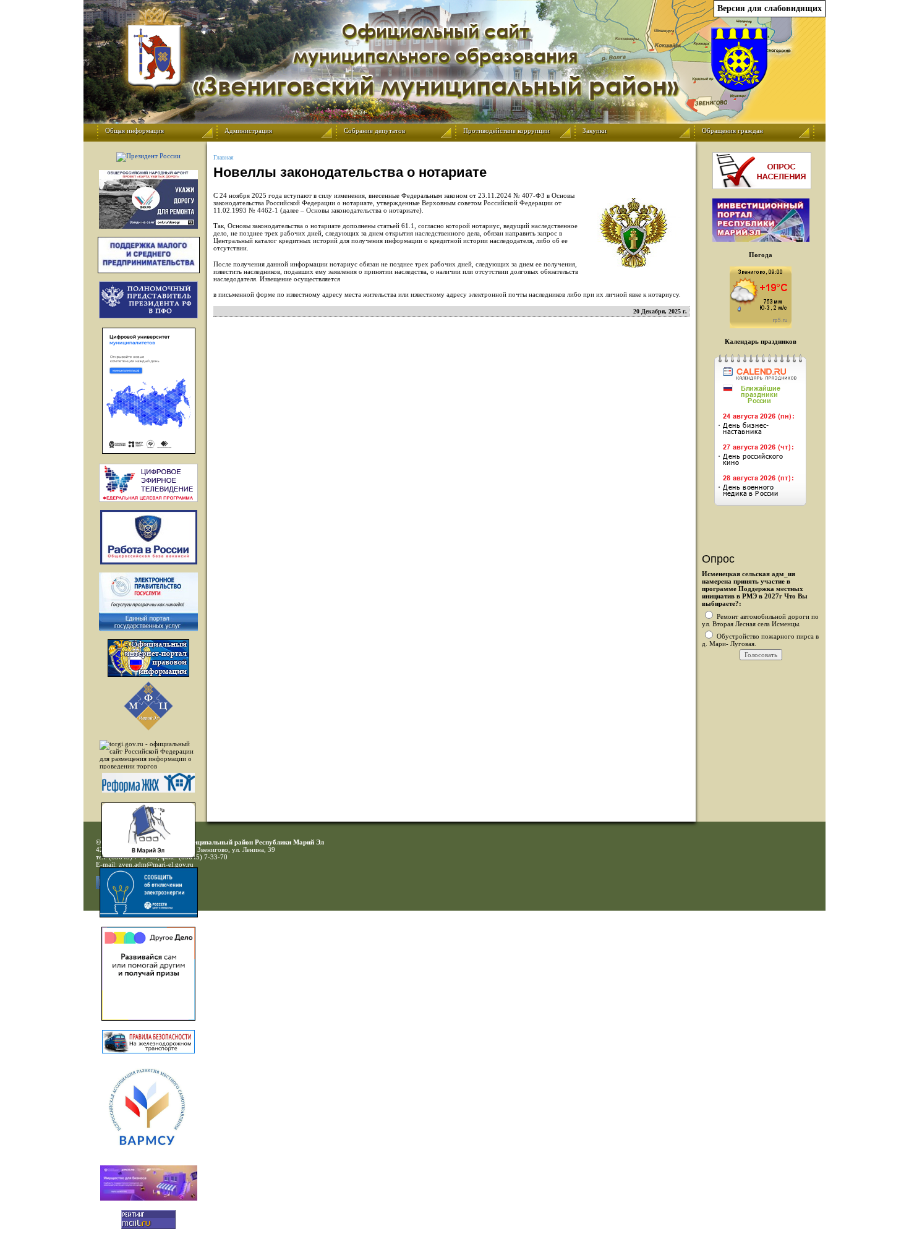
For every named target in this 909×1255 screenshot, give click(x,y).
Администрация (248, 130)
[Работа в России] (148, 537)
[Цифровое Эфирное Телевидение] (148, 483)
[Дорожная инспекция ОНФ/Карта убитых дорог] (148, 199)
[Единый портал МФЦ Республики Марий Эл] (148, 728)
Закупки (595, 130)
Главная (223, 157)
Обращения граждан (732, 130)
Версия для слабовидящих (769, 8)
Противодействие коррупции (506, 130)
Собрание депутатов (374, 130)
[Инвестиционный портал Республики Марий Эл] (760, 239)
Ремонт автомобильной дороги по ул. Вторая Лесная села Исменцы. (760, 620)
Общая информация (134, 130)
